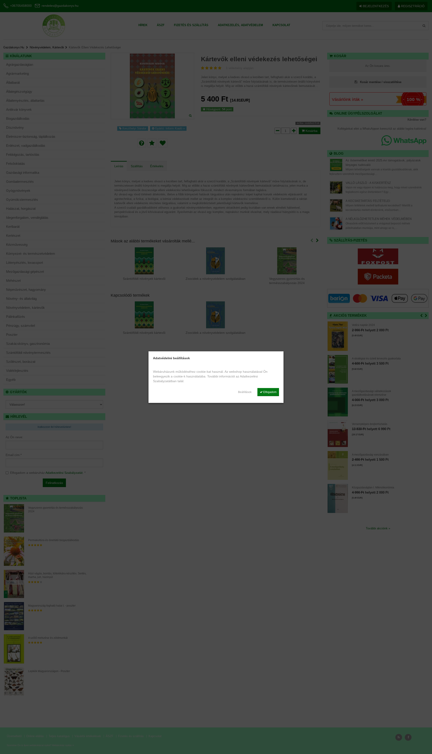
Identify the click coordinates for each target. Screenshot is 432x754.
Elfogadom (270, 392)
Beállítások (245, 392)
